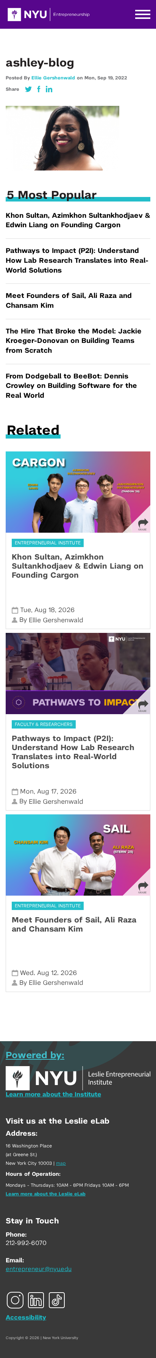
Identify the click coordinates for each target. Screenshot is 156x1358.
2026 (66, 610)
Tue (25, 610)
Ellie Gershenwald (53, 78)
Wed (27, 973)
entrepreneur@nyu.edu (39, 1269)
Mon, (90, 78)
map (61, 1163)
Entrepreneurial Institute (48, 543)
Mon (27, 791)
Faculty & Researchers (44, 724)
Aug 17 (47, 791)
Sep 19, (106, 78)
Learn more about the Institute (53, 1094)
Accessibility (26, 1318)
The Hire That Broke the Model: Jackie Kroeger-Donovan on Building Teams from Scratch (74, 341)
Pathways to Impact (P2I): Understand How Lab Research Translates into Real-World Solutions (77, 261)
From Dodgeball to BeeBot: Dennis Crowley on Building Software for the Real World (71, 386)
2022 (121, 78)
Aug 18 (44, 610)
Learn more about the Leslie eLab (46, 1194)
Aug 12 (47, 973)
